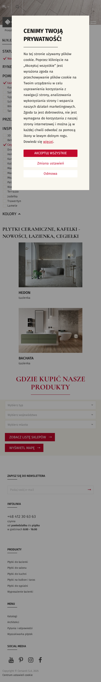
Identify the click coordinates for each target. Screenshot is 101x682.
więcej (48, 142)
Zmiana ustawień (50, 163)
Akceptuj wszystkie (50, 153)
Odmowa (50, 173)
